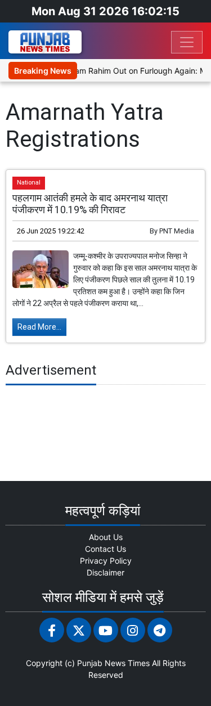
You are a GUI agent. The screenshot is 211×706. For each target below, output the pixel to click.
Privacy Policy (106, 560)
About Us (106, 537)
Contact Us (105, 549)
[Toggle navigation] (187, 42)
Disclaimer (105, 572)
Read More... (39, 326)
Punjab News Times (113, 663)
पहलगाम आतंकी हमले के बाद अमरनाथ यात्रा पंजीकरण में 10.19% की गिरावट (90, 203)
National (29, 182)
